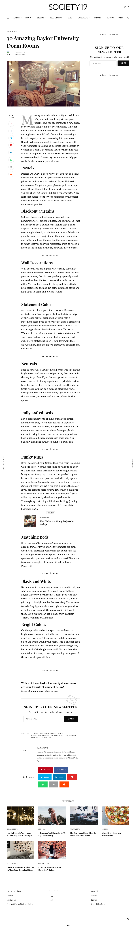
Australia (95, 891)
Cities (120, 18)
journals (34, 733)
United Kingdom (98, 904)
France (94, 900)
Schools (110, 18)
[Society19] (68, 7)
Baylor (60, 733)
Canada (94, 895)
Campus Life (12, 31)
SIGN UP (71, 719)
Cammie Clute (21, 52)
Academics (44, 518)
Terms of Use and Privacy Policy (20, 904)
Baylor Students (71, 735)
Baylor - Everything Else (40, 735)
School (41, 829)
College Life (12, 829)
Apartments (75, 829)
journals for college (48, 733)
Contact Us (11, 900)
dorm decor (35, 737)
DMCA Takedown (14, 891)
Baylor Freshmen (57, 735)
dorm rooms (46, 737)
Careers (10, 895)
